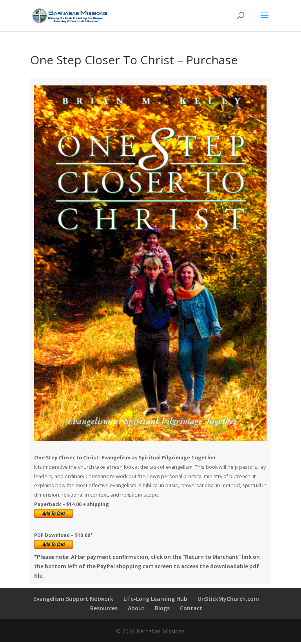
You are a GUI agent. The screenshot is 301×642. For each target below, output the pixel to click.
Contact (191, 608)
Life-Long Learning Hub (155, 598)
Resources (104, 608)
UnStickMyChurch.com (228, 598)
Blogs (162, 608)
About (136, 608)
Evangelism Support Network (73, 598)
